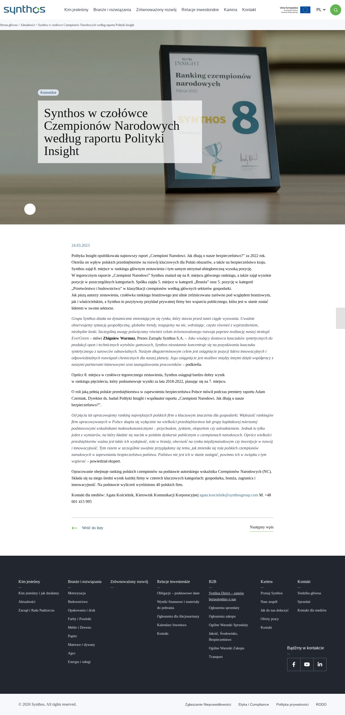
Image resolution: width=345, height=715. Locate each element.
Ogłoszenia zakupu (222, 616)
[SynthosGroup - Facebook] (293, 664)
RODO (321, 704)
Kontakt (162, 633)
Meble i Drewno (79, 627)
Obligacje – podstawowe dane (178, 593)
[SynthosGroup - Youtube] (306, 664)
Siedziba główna (309, 593)
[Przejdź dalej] (30, 209)
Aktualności (26, 602)
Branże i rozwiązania (85, 581)
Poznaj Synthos (272, 593)
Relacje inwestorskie (173, 581)
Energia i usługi (79, 662)
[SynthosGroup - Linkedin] (320, 664)
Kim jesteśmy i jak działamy (38, 593)
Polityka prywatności (292, 704)
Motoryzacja (77, 593)
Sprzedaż (304, 602)
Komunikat (48, 92)
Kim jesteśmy (29, 581)
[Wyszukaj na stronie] (335, 9)
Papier (72, 636)
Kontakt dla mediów (312, 610)
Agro (71, 653)
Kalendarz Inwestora (171, 625)
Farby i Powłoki (79, 619)
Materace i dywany (81, 645)
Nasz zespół (269, 602)
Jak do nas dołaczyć (275, 610)
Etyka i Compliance (253, 704)
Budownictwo (78, 602)
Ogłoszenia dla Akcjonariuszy (178, 616)
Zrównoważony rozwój (129, 581)
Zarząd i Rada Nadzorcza (36, 610)
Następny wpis (262, 527)
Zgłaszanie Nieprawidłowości (208, 704)
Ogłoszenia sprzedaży (224, 608)
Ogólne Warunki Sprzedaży (228, 625)
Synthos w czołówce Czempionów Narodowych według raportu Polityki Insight (112, 132)
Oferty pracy (270, 619)
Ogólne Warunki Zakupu (226, 648)
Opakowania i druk (81, 610)
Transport (216, 657)
